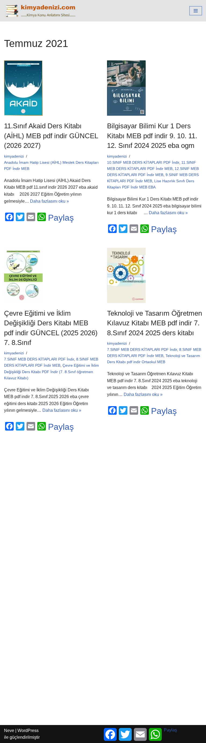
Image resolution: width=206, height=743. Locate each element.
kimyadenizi (14, 156)
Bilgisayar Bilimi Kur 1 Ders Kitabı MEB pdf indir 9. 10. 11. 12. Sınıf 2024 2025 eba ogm (152, 136)
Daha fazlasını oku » (49, 201)
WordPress (28, 730)
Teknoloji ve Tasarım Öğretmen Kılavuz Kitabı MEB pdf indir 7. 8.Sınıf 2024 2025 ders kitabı (154, 323)
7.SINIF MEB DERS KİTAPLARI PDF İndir (39, 359)
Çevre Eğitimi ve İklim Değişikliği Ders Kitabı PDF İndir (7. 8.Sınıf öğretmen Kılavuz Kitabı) (51, 371)
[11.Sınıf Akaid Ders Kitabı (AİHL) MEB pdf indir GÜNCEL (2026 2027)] (51, 88)
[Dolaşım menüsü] (195, 10)
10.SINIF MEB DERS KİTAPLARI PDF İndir (143, 162)
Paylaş (61, 217)
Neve (9, 730)
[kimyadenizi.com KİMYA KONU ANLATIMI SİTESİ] (42, 11)
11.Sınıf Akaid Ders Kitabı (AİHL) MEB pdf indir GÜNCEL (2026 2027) (51, 136)
